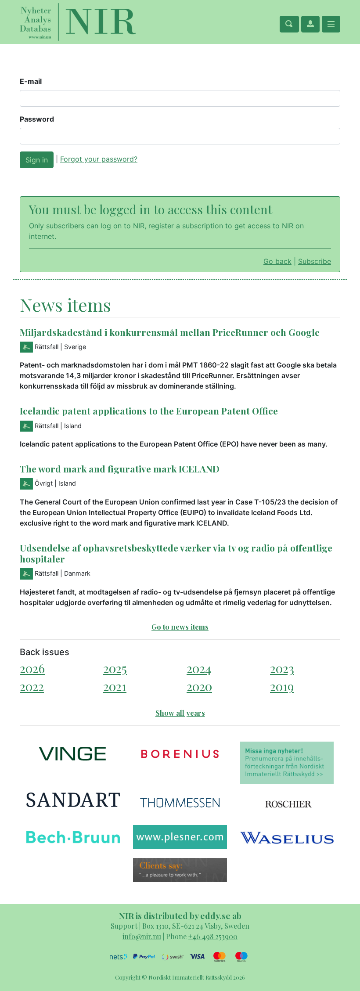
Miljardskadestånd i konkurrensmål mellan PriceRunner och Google (170, 332)
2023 (282, 668)
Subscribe (314, 261)
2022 (32, 686)
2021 (114, 686)
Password (37, 119)
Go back (277, 261)
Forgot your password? (98, 159)
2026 (32, 668)
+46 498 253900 (213, 936)
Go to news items (180, 626)
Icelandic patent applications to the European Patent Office (149, 410)
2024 (199, 668)
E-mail (31, 81)
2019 (282, 686)
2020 (199, 686)
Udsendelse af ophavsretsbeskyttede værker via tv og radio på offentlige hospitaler (176, 553)
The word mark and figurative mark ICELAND (120, 468)
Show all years (180, 712)
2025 (115, 668)
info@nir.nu (141, 936)
